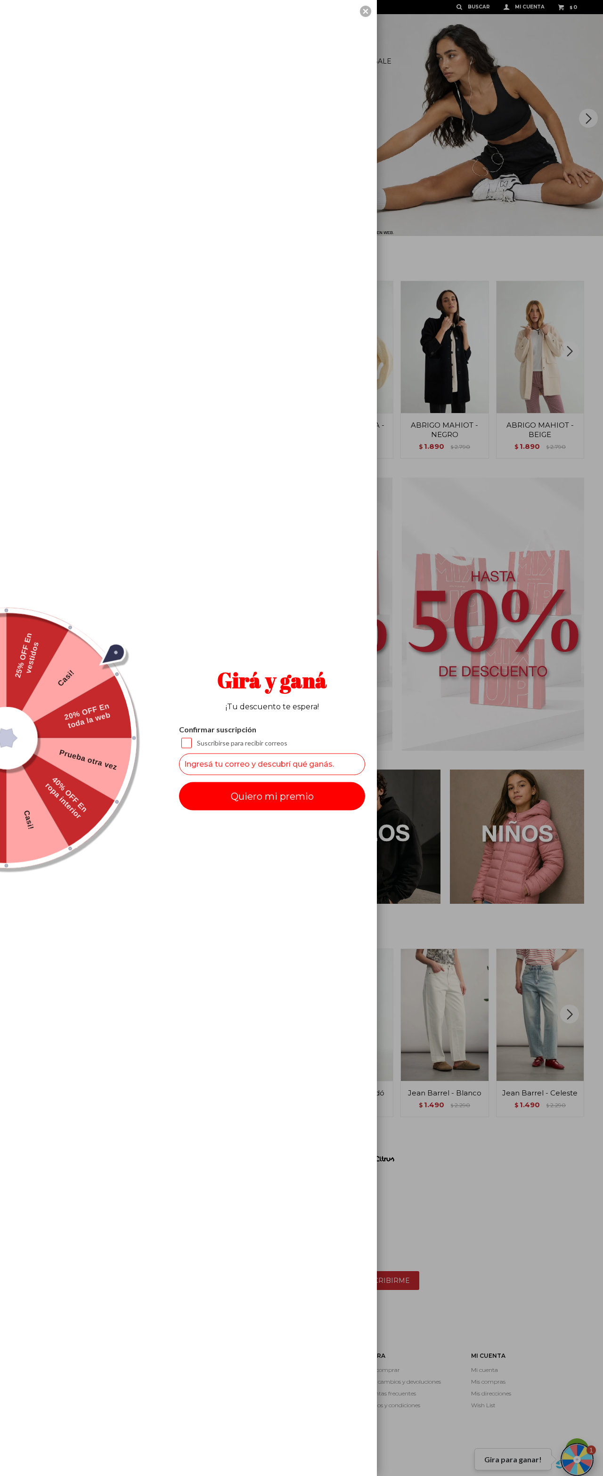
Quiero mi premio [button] (272, 796)
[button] (365, 11)
